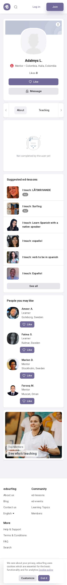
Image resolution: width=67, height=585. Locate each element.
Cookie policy (46, 570)
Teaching (44, 110)
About (20, 110)
